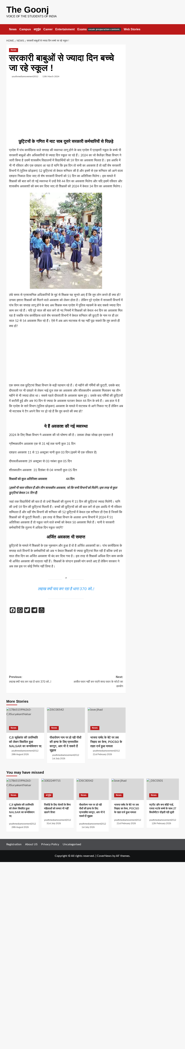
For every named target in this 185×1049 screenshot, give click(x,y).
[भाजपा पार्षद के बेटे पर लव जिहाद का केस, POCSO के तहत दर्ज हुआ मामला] (107, 720)
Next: (98, 681)
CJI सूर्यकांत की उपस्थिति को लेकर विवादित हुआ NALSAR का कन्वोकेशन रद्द (25, 742)
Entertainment (65, 29)
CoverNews (104, 855)
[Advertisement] (66, 109)
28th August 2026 (20, 754)
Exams (98, 29)
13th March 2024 (50, 76)
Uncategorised (72, 844)
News (13, 29)
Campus (25, 29)
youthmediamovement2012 (25, 76)
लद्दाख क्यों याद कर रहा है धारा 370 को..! (66, 589)
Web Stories (132, 29)
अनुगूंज (37, 29)
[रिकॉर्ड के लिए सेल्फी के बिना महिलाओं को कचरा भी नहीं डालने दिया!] (57, 789)
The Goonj (27, 9)
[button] (176, 29)
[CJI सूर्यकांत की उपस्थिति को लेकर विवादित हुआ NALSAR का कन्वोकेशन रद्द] (25, 720)
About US (31, 844)
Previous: (30, 679)
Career (48, 29)
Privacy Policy (50, 844)
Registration (13, 844)
